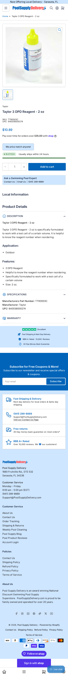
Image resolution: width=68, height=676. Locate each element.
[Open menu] (5, 8)
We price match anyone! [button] (18, 146)
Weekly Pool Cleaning (14, 529)
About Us (7, 512)
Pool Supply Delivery (27, 625)
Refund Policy (10, 566)
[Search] (51, 8)
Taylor (5, 106)
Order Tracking (10, 521)
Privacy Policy (10, 570)
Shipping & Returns (13, 525)
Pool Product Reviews (14, 537)
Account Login (10, 542)
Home (5, 16)
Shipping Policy (11, 562)
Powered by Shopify (50, 625)
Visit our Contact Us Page (26, 419)
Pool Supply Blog (12, 533)
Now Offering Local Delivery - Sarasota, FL (34, 1)
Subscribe (56, 381)
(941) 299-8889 (36, 181)
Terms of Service (12, 574)
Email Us (21, 181)
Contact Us (9, 181)
